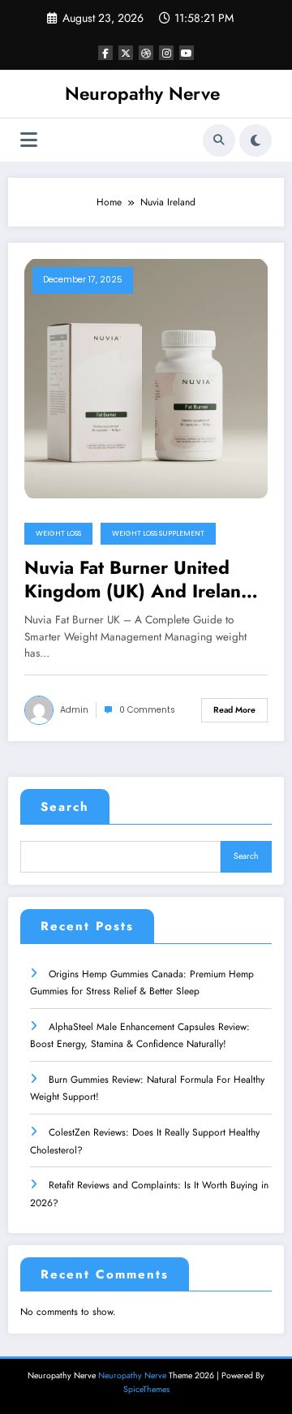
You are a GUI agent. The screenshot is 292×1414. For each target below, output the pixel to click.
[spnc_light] (255, 140)
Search (65, 807)
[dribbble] (146, 52)
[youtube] (186, 52)
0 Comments (147, 710)
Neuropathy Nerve (142, 93)
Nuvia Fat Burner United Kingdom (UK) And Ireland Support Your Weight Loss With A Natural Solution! (138, 580)
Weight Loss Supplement (158, 533)
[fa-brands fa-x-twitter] (125, 52)
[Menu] (29, 140)
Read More (234, 710)
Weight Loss (58, 533)
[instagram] (166, 52)
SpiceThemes (146, 1389)
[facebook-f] (105, 52)
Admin (74, 710)
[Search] (219, 140)
